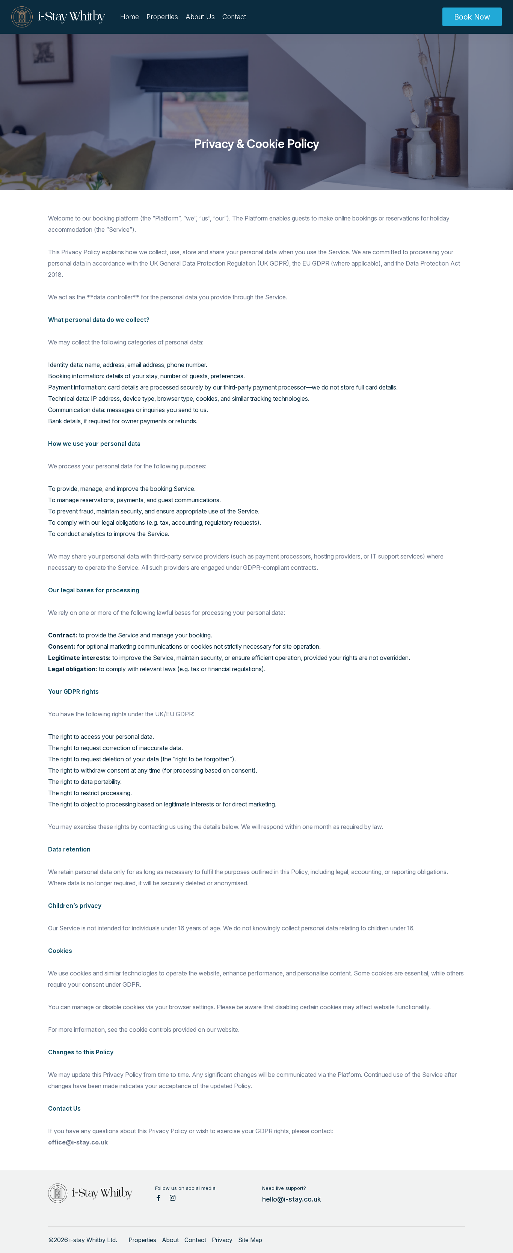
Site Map (250, 1240)
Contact (234, 17)
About (170, 1240)
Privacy (222, 1240)
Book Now (472, 16)
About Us (200, 17)
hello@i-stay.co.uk (291, 1199)
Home (129, 17)
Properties (162, 17)
